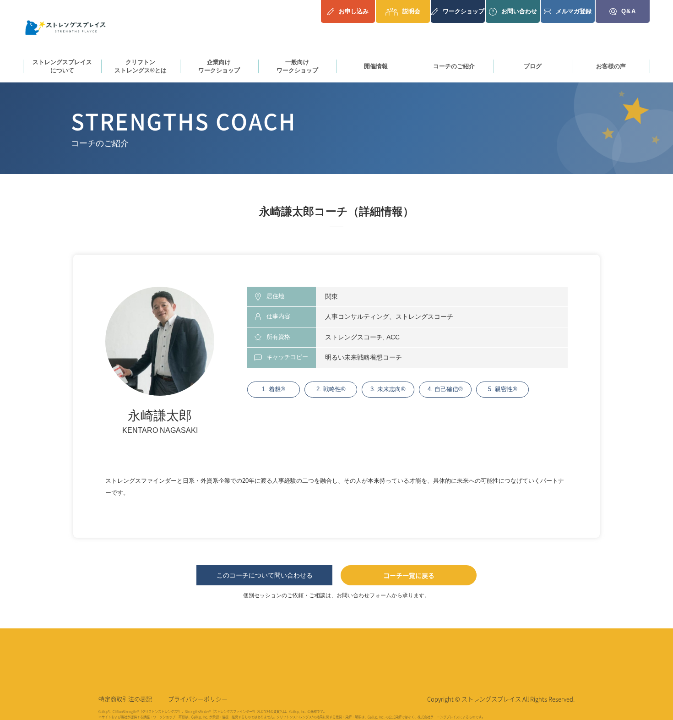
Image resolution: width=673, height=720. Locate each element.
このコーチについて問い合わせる (265, 575)
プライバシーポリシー (198, 698)
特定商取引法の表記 (125, 698)
